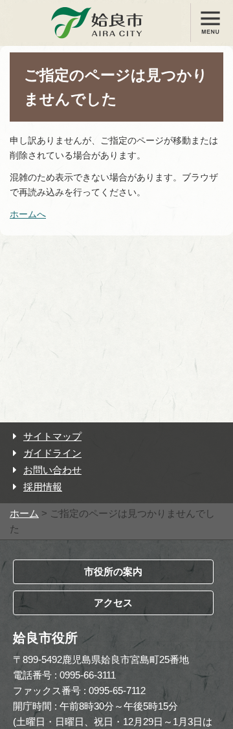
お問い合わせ (52, 469)
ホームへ (28, 214)
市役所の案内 (113, 571)
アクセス (113, 602)
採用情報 (42, 486)
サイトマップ (52, 436)
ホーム (24, 513)
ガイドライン (52, 453)
